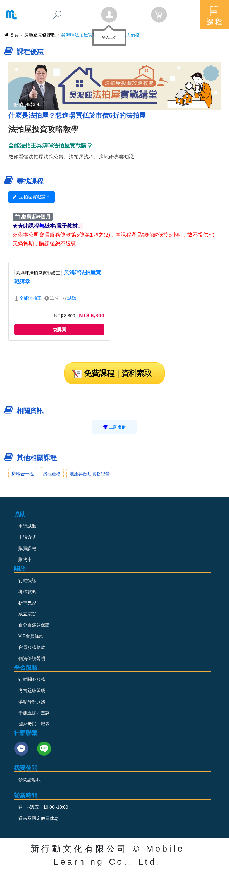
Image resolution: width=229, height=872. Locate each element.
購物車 (25, 559)
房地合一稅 (22, 473)
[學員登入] (109, 15)
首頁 (14, 35)
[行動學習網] (11, 15)
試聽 (71, 298)
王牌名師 (118, 427)
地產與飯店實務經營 (90, 473)
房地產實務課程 (40, 35)
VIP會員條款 (31, 636)
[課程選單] (214, 14)
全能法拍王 (30, 298)
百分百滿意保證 (34, 625)
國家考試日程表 (34, 724)
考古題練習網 (31, 690)
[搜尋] (57, 15)
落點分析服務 (31, 701)
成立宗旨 (27, 614)
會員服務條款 (31, 647)
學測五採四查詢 (34, 712)
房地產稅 (52, 473)
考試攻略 (27, 591)
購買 (61, 329)
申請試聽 (27, 526)
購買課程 (27, 548)
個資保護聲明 (31, 658)
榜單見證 (27, 602)
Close (121, 34)
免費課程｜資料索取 (118, 373)
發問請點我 (29, 779)
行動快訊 (27, 580)
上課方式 (27, 537)
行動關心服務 (31, 679)
